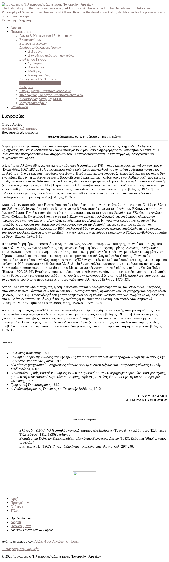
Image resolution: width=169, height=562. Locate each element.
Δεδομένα (35, 51)
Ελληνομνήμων (30, 39)
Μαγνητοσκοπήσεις (33, 103)
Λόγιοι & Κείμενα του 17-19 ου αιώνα (46, 35)
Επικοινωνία (19, 107)
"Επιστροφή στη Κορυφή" (20, 549)
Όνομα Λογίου (12, 124)
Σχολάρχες (35, 63)
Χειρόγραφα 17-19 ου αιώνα (39, 79)
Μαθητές (34, 71)
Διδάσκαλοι (36, 67)
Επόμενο (17, 507)
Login (75, 541)
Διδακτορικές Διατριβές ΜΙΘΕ (40, 99)
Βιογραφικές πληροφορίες (20, 132)
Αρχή (14, 499)
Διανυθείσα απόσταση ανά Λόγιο (51, 55)
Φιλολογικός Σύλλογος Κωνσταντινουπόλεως (51, 95)
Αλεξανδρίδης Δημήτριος (19, 128)
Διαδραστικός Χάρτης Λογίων (40, 47)
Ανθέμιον (26, 87)
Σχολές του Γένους (32, 59)
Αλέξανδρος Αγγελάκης (51, 541)
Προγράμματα (21, 31)
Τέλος (15, 510)
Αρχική (16, 27)
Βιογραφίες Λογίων (33, 43)
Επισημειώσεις (38, 75)
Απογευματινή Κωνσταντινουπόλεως (45, 91)
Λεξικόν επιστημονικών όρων (40, 83)
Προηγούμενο (20, 503)
